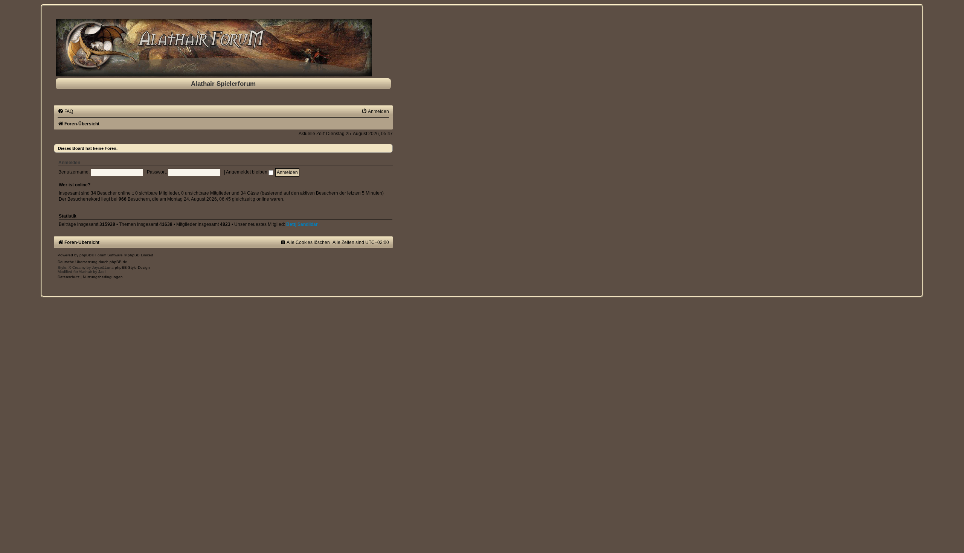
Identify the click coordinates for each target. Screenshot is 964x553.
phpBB (85, 255)
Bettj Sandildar (302, 224)
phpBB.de (118, 262)
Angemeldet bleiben (247, 172)
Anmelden (69, 162)
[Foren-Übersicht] (223, 47)
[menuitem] (65, 111)
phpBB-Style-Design (132, 267)
